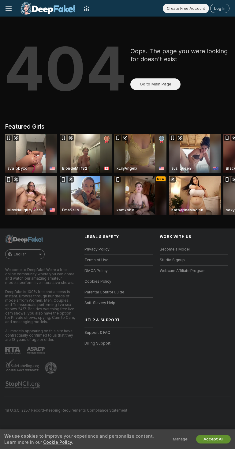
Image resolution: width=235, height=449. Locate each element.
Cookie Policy (57, 442)
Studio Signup (172, 260)
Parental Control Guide (104, 292)
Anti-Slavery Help (99, 303)
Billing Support (97, 343)
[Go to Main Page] (47, 8)
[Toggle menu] (8, 8)
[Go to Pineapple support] (51, 368)
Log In (220, 8)
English (20, 254)
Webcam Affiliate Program (183, 271)
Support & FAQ (97, 332)
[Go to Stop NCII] (23, 385)
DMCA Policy (96, 271)
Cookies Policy (97, 281)
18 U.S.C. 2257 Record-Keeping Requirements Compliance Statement (66, 410)
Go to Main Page (155, 84)
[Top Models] (86, 8)
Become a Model (175, 249)
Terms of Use (96, 260)
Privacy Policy (97, 249)
